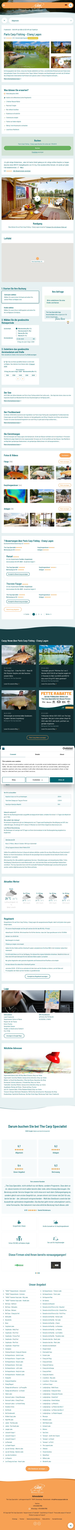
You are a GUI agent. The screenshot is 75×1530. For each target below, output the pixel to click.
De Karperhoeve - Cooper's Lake (15, 1358)
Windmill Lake (47, 1461)
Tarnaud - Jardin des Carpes (51, 1436)
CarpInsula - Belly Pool (11, 1329)
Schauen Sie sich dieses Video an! (56, 227)
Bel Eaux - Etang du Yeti (12, 1313)
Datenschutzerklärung (33, 1519)
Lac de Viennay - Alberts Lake (14, 1448)
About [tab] (62, 754)
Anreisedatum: (8, 338)
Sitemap (14, 1519)
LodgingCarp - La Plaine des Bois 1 (53, 1407)
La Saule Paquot (10, 1445)
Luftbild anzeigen (30, 355)
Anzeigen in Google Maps (14, 1036)
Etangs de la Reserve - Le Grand (14, 1391)
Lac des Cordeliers (11, 1455)
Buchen (37, 148)
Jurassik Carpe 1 (10, 1432)
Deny (14, 780)
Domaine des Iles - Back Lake (51, 1339)
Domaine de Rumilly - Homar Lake (53, 1317)
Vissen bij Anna (47, 1452)
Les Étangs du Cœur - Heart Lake (15, 1461)
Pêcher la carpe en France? (37, 1515)
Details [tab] (37, 754)
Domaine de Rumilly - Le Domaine (52, 1326)
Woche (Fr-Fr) (22, 335)
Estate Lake (46, 1355)
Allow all (61, 780)
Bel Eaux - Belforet (10, 1304)
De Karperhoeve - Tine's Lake (51, 1294)
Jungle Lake (8, 1429)
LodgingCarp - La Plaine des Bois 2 (53, 1410)
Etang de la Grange (48, 1368)
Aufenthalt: (7, 328)
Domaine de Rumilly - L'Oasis (51, 1323)
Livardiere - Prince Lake (50, 1381)
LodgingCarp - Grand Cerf (50, 1397)
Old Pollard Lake (47, 1423)
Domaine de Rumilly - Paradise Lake (53, 1336)
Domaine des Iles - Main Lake (51, 1342)
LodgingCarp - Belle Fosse (50, 1387)
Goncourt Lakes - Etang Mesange (15, 1397)
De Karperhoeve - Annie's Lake (14, 1355)
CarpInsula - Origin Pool (12, 1345)
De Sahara (46, 1300)
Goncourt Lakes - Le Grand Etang (15, 1403)
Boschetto (8, 1320)
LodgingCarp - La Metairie (50, 1403)
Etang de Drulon (47, 1362)
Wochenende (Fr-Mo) (24, 331)
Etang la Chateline (10, 1381)
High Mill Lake (9, 1419)
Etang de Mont (47, 1371)
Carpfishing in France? (46, 1513)
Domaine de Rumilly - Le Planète (52, 1329)
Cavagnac (8, 1349)
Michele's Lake (47, 1419)
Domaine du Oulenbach (49, 1345)
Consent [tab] (13, 754)
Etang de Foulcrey (48, 1365)
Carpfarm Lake (9, 1326)
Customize (36, 780)
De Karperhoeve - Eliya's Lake (14, 1362)
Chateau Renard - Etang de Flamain (15, 1352)
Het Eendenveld (10, 1413)
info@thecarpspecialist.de (59, 1499)
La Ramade (8, 1442)
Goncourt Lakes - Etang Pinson (14, 1400)
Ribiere (45, 1429)
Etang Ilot (8, 1378)
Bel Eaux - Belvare (10, 1310)
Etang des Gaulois (48, 1374)
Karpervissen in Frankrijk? (31, 1513)
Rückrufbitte (46, 1519)
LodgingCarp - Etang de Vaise (52, 1391)
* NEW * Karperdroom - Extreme (15, 1294)
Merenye (45, 1416)
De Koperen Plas (47, 1297)
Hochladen (65, 455)
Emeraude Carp (47, 1352)
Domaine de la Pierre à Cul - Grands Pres (55, 1310)
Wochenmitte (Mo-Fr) (24, 328)
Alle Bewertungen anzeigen (22, 171)
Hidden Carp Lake (10, 1416)
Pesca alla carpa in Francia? (62, 1513)
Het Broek (8, 1410)
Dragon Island (47, 1349)
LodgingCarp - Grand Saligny (51, 1400)
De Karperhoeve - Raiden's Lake (14, 1374)
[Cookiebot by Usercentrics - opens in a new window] (64, 748)
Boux (6, 1323)
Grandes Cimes (9, 1407)
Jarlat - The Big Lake (11, 1423)
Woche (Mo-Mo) (23, 333)
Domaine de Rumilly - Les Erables (52, 1333)
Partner (22, 1519)
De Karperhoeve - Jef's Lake (13, 1368)
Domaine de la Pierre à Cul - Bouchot (53, 1307)
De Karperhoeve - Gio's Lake (13, 1365)
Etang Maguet (9, 1384)
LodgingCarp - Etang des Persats (53, 1394)
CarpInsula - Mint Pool (11, 1342)
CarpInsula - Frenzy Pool (12, 1336)
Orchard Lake (47, 1426)
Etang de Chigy (47, 1358)
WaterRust (46, 1455)
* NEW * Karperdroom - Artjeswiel (15, 1291)
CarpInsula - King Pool (11, 1339)
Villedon (45, 1448)
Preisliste (35, 152)
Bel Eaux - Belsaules (11, 1307)
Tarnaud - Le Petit (48, 1442)
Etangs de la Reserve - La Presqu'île (16, 1387)
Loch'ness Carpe (47, 1384)
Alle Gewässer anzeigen (36, 1469)
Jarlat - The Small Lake (12, 1426)
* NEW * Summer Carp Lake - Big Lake (16, 1297)
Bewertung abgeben (12, 609)
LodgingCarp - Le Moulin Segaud (52, 1413)
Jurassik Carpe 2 (10, 1436)
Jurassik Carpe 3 (10, 1439)
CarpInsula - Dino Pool (11, 1333)
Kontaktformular (57, 1519)
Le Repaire (8, 1458)
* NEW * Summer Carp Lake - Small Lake (17, 1300)
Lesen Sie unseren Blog (11, 684)
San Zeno (45, 1432)
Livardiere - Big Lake (49, 1378)
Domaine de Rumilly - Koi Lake (52, 1320)
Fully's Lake (8, 1394)
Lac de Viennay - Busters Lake (14, 1452)
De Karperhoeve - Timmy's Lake (52, 1291)
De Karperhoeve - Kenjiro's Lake (15, 1371)
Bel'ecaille (8, 1317)
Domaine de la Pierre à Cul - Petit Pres (54, 1313)
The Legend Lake (48, 1445)
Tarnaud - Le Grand (48, 1439)
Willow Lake (46, 1458)
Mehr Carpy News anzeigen (37, 737)
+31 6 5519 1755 (37, 1506)
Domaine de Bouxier (49, 1304)
